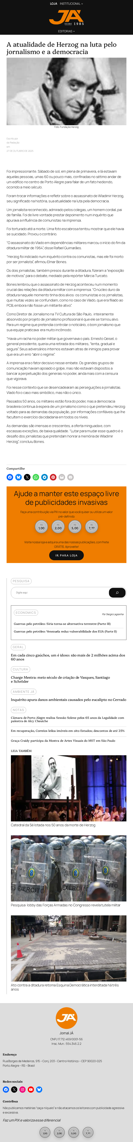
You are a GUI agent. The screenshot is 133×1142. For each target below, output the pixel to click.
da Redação (13, 142)
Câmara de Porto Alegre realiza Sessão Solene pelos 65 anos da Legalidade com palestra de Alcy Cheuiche (67, 719)
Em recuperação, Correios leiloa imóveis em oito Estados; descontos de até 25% (68, 730)
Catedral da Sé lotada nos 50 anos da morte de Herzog (53, 824)
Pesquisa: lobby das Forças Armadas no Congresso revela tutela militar (66, 905)
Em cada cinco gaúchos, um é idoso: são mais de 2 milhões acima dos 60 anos (68, 657)
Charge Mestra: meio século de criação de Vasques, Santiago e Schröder (60, 679)
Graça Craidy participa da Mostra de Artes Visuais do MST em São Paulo (63, 740)
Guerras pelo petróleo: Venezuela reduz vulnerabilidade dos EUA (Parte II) (65, 631)
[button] (41, 526)
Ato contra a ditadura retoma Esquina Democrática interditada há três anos (65, 987)
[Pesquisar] (117, 593)
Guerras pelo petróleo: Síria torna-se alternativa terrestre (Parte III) (62, 623)
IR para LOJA (66, 555)
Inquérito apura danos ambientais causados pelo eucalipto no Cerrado (68, 699)
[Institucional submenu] (82, 4)
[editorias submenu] (74, 31)
